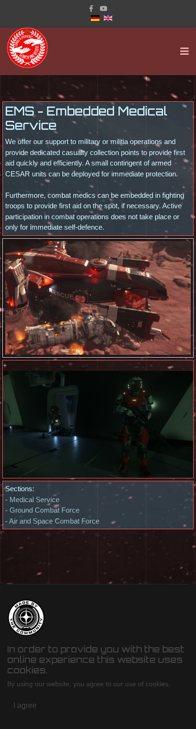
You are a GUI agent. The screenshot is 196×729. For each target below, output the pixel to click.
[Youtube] (104, 8)
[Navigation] (184, 51)
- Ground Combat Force (42, 510)
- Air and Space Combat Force (52, 521)
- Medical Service (32, 500)
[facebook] (91, 8)
